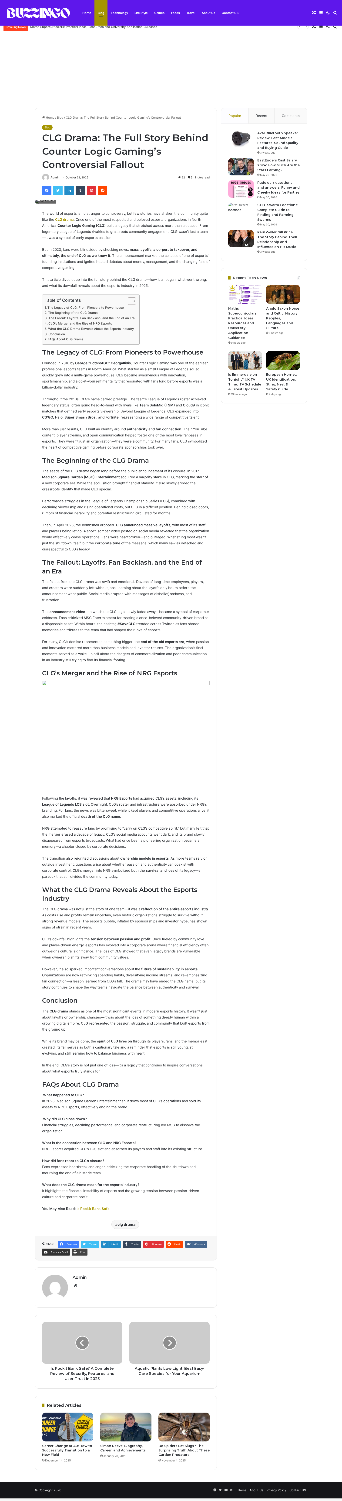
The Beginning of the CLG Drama (73, 313)
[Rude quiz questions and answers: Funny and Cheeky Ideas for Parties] (241, 189)
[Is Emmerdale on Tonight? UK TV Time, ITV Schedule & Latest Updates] (245, 360)
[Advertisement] (171, 66)
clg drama (126, 1224)
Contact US (230, 13)
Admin (54, 177)
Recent (261, 116)
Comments (291, 116)
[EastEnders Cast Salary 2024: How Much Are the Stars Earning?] (241, 166)
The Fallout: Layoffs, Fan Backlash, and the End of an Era (91, 318)
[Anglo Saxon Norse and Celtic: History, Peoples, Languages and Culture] (283, 294)
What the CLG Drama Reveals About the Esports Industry (91, 329)
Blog (101, 13)
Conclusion (56, 334)
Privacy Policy (276, 1490)
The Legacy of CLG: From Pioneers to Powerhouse (85, 307)
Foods (175, 13)
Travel (190, 13)
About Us (208, 13)
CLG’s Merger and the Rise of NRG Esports (80, 323)
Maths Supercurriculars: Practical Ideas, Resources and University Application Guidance (93, 27)
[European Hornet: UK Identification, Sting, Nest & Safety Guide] (283, 360)
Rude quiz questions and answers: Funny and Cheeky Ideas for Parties (278, 187)
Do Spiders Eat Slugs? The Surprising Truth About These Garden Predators (184, 1450)
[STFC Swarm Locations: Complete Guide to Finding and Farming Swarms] (241, 211)
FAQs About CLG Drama (66, 339)
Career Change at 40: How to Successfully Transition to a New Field (67, 1450)
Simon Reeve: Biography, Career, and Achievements (123, 1448)
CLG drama (64, 219)
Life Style (141, 13)
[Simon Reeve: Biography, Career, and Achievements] (125, 1427)
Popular (234, 116)
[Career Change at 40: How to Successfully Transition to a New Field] (67, 1427)
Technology (119, 13)
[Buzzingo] (38, 13)
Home (86, 13)
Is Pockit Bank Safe (93, 1208)
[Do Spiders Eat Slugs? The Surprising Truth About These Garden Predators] (184, 1427)
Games (159, 13)
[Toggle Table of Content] (129, 301)
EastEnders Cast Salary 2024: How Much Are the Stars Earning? (278, 165)
